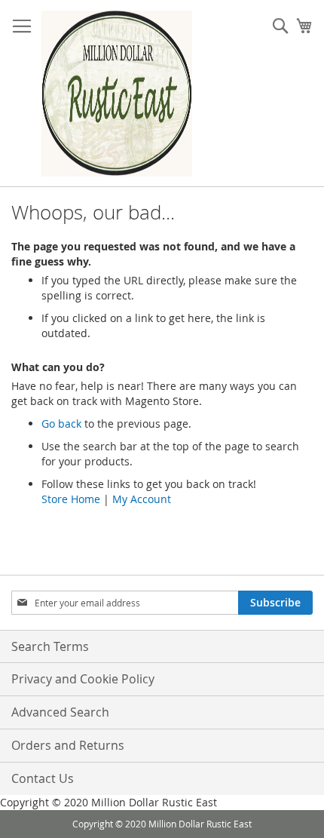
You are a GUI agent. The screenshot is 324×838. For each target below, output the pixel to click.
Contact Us (42, 778)
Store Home (70, 499)
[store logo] (116, 94)
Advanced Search (60, 712)
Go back (61, 423)
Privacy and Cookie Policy (82, 679)
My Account (141, 499)
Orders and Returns (67, 745)
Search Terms (50, 646)
